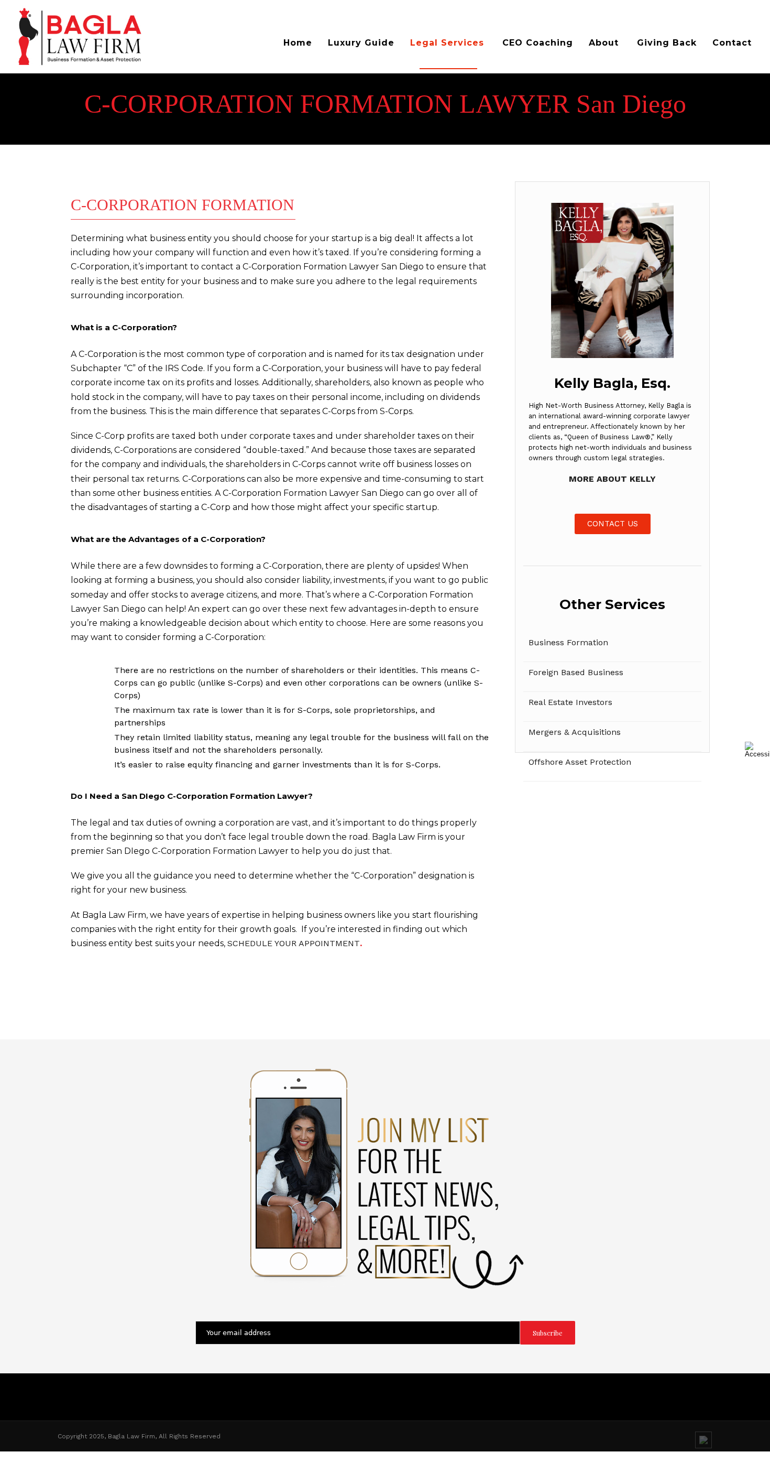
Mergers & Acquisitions (575, 732)
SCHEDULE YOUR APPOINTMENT (293, 943)
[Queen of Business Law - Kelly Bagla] (111, 36)
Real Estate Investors (570, 702)
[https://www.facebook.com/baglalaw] (663, 1465)
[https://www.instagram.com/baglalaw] (683, 1465)
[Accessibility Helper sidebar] (757, 749)
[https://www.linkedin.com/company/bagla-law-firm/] (703, 1440)
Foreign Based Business (576, 672)
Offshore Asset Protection (580, 762)
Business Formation (568, 642)
